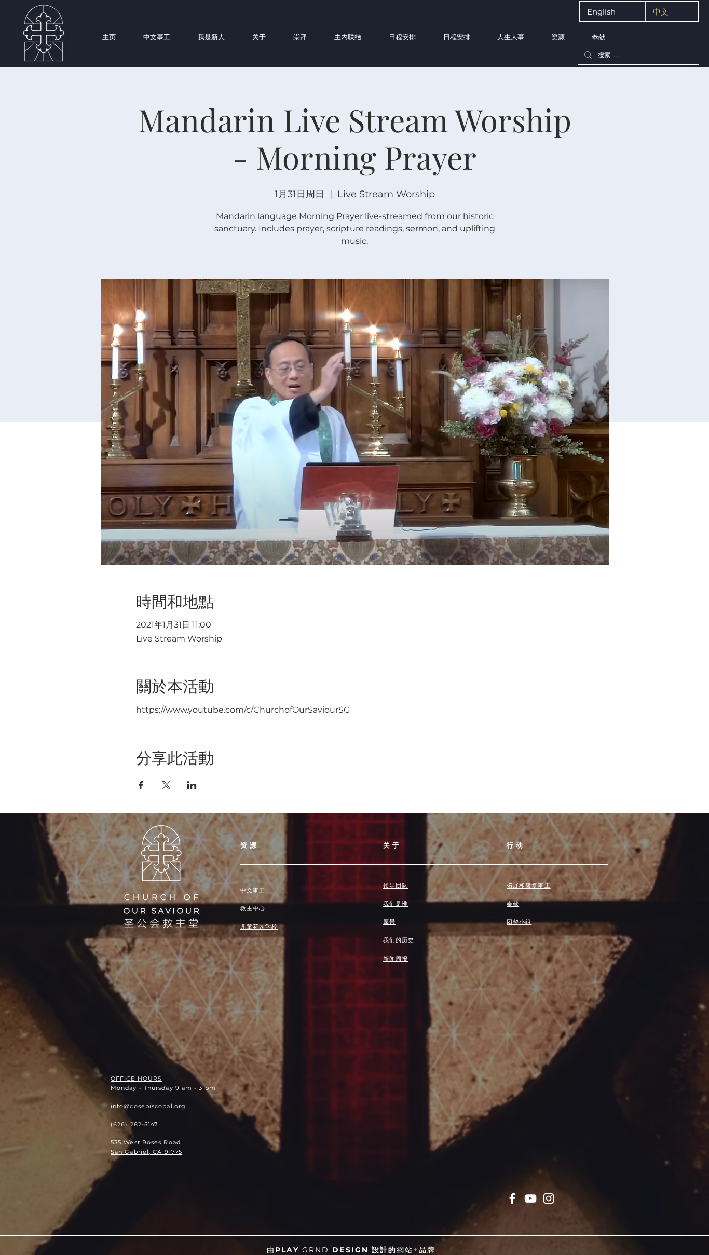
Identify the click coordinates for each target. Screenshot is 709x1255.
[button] (211, 37)
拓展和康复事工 (529, 885)
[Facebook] (512, 1198)
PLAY (286, 1249)
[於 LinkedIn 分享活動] (192, 785)
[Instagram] (548, 1198)
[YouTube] (530, 1198)
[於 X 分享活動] (166, 785)
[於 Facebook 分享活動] (141, 785)
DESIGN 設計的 (364, 1249)
